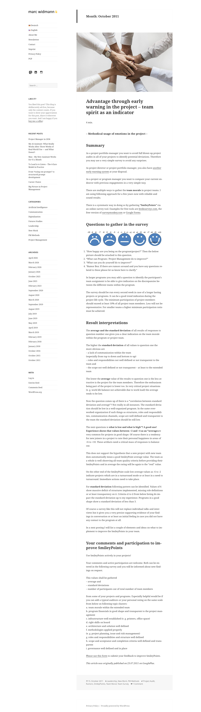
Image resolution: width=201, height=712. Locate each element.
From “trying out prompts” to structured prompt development (41, 174)
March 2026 (33, 262)
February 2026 (34, 267)
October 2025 (34, 276)
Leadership (33, 226)
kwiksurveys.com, (148, 208)
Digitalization (34, 216)
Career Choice (34, 182)
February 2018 (34, 341)
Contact (31, 44)
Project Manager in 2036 (39, 139)
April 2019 (33, 327)
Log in (31, 378)
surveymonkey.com (112, 212)
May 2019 (32, 323)
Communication (35, 212)
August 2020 (33, 295)
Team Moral (111, 684)
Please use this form (96, 655)
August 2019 (33, 309)
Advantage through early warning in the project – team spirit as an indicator (119, 106)
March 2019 (33, 332)
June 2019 (32, 318)
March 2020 (33, 299)
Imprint (31, 49)
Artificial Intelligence (37, 207)
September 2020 (35, 290)
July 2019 (32, 313)
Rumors (89, 684)
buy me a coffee (35, 121)
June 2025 (32, 281)
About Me (32, 35)
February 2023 (34, 286)
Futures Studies (35, 221)
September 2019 (35, 304)
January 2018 (34, 346)
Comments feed (35, 387)
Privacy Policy (34, 54)
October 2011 (34, 360)
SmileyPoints (99, 684)
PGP (30, 58)
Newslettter (33, 39)
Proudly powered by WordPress (115, 706)
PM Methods (34, 235)
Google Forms (133, 212)
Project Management (37, 240)
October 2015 (34, 355)
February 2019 (34, 337)
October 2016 (34, 351)
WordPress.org (35, 392)
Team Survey (123, 684)
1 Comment (138, 684)
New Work (33, 230)
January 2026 (34, 272)
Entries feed (33, 383)
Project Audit (149, 681)
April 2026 (33, 258)
